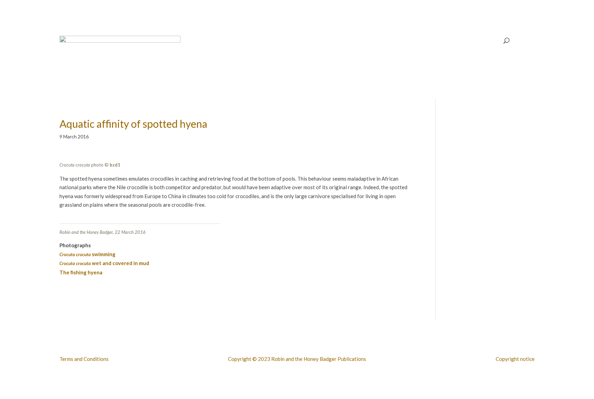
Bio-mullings (487, 41)
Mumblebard (394, 41)
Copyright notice (515, 359)
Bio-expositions (432, 41)
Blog (461, 41)
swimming (87, 254)
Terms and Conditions (84, 359)
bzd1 (115, 165)
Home (337, 41)
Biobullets (362, 41)
